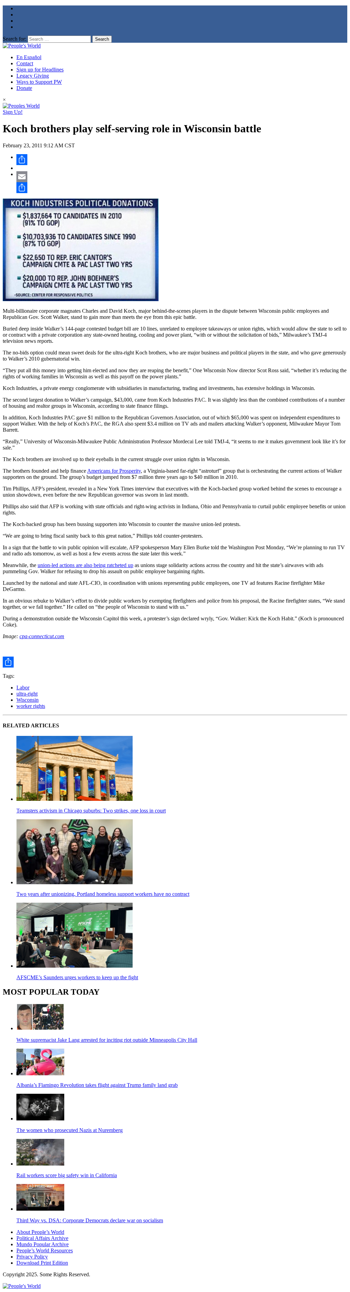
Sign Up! (13, 112)
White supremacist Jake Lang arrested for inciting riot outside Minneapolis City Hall (106, 1040)
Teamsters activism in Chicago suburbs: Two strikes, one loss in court (91, 810)
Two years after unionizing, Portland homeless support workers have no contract (102, 894)
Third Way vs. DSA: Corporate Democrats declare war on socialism (89, 1220)
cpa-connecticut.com (41, 636)
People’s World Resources (44, 1250)
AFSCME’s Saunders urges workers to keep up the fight (77, 977)
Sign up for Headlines (40, 69)
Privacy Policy (32, 1257)
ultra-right (27, 694)
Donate (24, 88)
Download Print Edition (42, 1263)
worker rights (30, 706)
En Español (28, 57)
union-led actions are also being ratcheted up (85, 565)
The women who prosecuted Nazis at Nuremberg (69, 1130)
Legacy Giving (32, 76)
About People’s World (40, 1232)
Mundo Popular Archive (42, 1244)
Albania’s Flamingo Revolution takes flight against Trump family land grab (97, 1085)
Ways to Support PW (39, 82)
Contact (24, 63)
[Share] (181, 159)
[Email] (181, 176)
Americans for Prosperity (114, 471)
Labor (22, 687)
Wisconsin (27, 700)
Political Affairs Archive (42, 1238)
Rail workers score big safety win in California (66, 1175)
